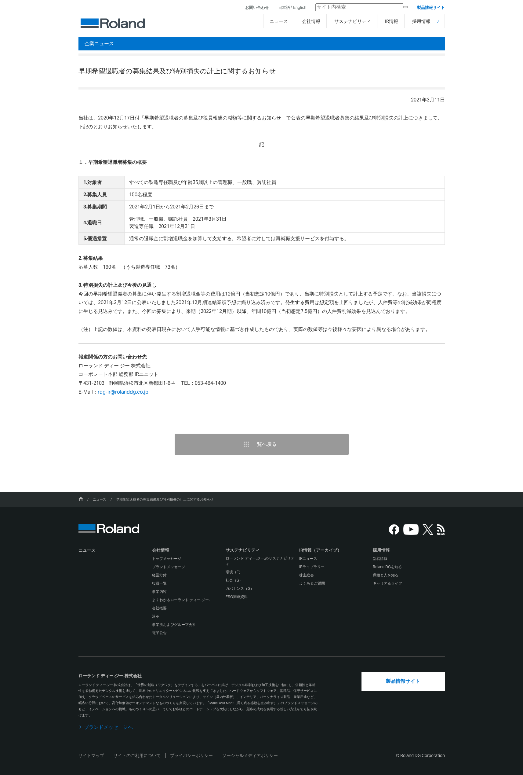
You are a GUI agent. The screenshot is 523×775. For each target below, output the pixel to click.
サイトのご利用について (137, 755)
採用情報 (381, 550)
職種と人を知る (385, 575)
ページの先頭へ (462, 522)
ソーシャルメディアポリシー (250, 755)
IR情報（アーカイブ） (320, 550)
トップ (80, 499)
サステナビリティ (243, 550)
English (299, 7)
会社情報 (160, 550)
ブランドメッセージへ (108, 727)
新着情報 (380, 558)
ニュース (99, 499)
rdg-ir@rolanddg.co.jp (123, 392)
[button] (188, 551)
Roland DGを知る (387, 566)
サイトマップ (91, 755)
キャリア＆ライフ (387, 583)
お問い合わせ (257, 7)
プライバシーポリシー (191, 755)
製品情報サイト (431, 7)
